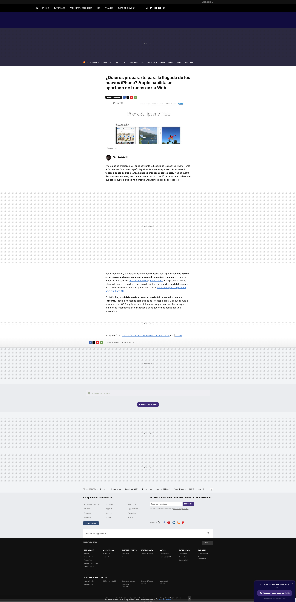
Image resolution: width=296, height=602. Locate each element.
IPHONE (45, 8)
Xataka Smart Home (91, 563)
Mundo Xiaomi (89, 566)
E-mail (135, 97)
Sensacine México (128, 581)
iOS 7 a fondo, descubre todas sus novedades (146, 335)
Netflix (162, 62)
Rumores (87, 513)
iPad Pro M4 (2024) (163, 489)
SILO (125, 62)
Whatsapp (133, 62)
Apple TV (109, 509)
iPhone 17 (109, 517)
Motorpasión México (164, 582)
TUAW (178, 335)
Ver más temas (91, 523)
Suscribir (188, 504)
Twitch (146, 8)
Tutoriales (109, 504)
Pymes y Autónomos (202, 558)
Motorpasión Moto (166, 557)
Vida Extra (106, 557)
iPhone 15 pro (147, 489)
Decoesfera (183, 557)
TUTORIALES (59, 8)
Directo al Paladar (147, 554)
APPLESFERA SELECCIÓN (81, 8)
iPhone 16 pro (116, 489)
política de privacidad (180, 509)
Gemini (170, 62)
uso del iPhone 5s (139, 280)
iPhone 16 (104, 489)
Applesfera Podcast (91, 504)
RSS (178, 522)
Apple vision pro (180, 489)
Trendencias (183, 554)
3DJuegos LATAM (109, 581)
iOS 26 (130, 517)
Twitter (164, 8)
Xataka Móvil (88, 557)
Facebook (124, 97)
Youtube (159, 8)
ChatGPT (117, 62)
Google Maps (152, 62)
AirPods (87, 509)
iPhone (179, 62)
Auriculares (189, 62)
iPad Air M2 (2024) (132, 489)
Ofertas (109, 513)
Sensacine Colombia (125, 585)
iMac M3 (201, 489)
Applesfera (88, 560)
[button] (120, 157)
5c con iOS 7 (156, 280)
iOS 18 (191, 489)
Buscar (208, 533)
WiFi (142, 62)
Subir (206, 543)
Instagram (155, 8)
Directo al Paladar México (147, 582)
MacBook (87, 517)
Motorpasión (164, 554)
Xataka (86, 554)
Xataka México (89, 581)
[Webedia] (207, 1)
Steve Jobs (107, 62)
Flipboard (151, 8)
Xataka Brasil (88, 584)
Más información (165, 600)
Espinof (124, 557)
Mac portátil (132, 504)
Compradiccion (184, 560)
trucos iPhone (129, 342)
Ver (149, 404)
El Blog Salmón (203, 554)
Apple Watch (133, 509)
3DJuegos (106, 554)
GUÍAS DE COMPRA (126, 8)
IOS (98, 8)
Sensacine (125, 554)
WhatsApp (132, 513)
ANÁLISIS (109, 8)
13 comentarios (114, 97)
